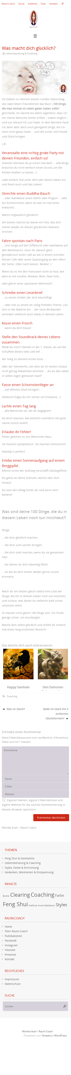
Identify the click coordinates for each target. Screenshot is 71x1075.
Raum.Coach (8, 3)
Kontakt (53, 3)
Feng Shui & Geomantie (19, 858)
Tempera (46, 1035)
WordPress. (60, 1035)
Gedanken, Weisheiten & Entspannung (29, 872)
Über (43, 3)
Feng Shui (15, 904)
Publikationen (13, 936)
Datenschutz (13, 984)
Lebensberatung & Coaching (21, 53)
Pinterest (10, 954)
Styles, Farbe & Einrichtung (22, 867)
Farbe (59, 895)
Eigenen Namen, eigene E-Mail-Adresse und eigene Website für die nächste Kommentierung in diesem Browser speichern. (33, 804)
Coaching (12, 696)
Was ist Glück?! (15, 709)
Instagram (11, 945)
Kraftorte (32, 3)
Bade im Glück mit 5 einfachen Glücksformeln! (55, 713)
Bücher (6, 896)
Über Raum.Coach (16, 931)
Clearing (20, 894)
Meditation (49, 905)
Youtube (10, 950)
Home (8, 926)
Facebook (10, 940)
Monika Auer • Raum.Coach (37, 1031)
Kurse (21, 3)
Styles (61, 904)
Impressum (12, 979)
